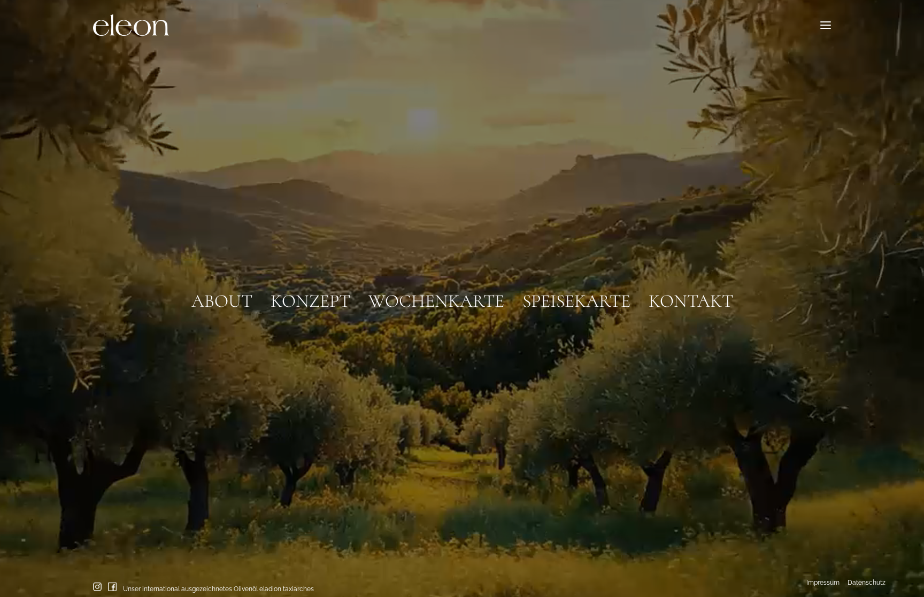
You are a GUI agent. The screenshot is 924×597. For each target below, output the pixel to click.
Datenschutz (867, 582)
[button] (825, 25)
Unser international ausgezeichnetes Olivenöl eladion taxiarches (218, 588)
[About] (226, 296)
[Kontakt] (686, 296)
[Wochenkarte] (436, 296)
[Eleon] (131, 25)
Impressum (823, 582)
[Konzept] (310, 296)
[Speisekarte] (576, 296)
